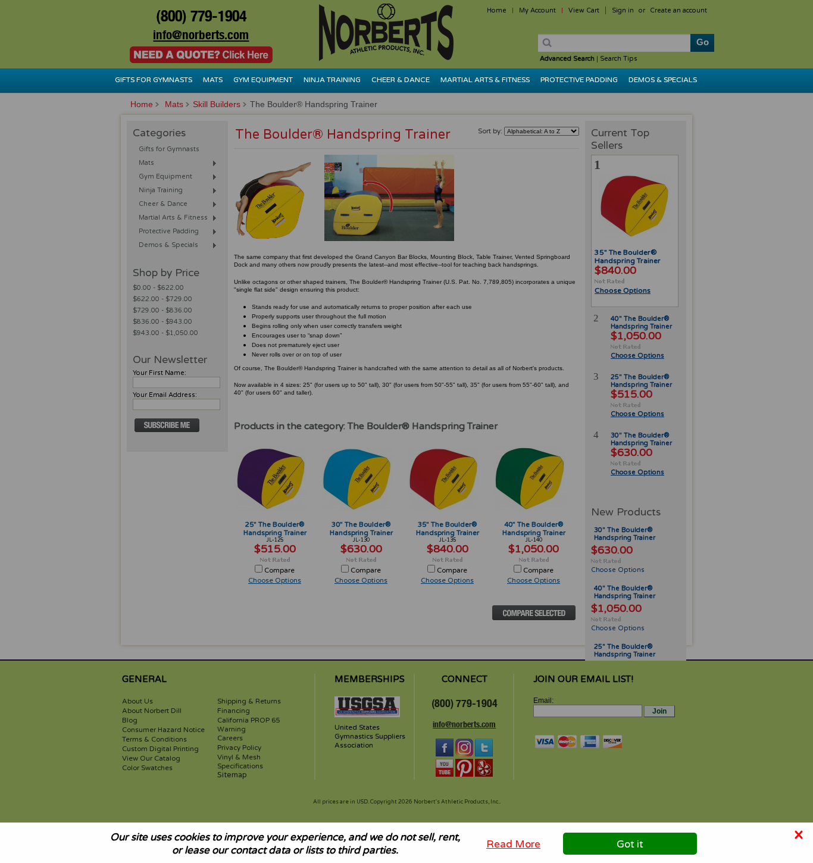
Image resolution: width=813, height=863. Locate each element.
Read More (513, 843)
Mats (213, 80)
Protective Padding (579, 80)
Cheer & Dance (400, 80)
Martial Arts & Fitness (485, 80)
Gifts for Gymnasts (153, 80)
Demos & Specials (662, 80)
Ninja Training (332, 80)
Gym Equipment (263, 80)
